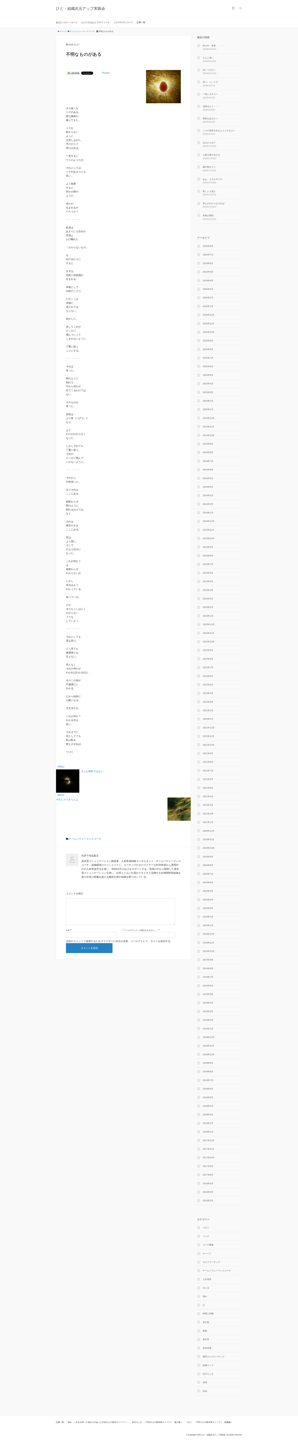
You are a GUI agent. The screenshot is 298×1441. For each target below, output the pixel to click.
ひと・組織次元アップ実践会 (80, 8)
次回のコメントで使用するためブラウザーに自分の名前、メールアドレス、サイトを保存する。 (119, 941)
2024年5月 (208, 478)
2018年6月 (208, 1089)
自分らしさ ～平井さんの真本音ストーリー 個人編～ (157, 1422)
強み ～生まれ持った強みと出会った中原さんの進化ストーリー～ (98, 1422)
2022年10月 (208, 641)
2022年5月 (208, 684)
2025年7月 (208, 358)
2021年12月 (208, 727)
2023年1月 (208, 616)
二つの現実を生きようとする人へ (219, 130)
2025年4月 (208, 383)
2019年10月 (208, 951)
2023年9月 (208, 547)
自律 (205, 1382)
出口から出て (209, 142)
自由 (205, 1391)
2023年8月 (208, 555)
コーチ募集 (208, 1245)
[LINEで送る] (73, 73)
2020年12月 (208, 831)
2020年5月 (208, 891)
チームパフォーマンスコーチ (85, 839)
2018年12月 (208, 1037)
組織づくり (208, 1365)
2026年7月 (208, 254)
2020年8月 (208, 865)
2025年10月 (208, 332)
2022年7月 (208, 667)
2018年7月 (208, 1080)
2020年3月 (208, 908)
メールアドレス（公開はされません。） (141, 930)
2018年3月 (208, 1114)
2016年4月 (208, 1183)
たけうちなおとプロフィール (95, 22)
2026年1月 (208, 306)
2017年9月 (208, 1166)
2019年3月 (208, 1011)
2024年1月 (208, 512)
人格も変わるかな (211, 155)
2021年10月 (208, 745)
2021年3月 (208, 805)
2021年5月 (208, 788)
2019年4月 (208, 1002)
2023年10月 (208, 538)
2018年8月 (208, 1071)
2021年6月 (208, 779)
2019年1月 (208, 1028)
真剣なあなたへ (210, 118)
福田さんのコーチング (213, 1356)
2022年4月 (208, 693)
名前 (68, 930)
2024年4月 (208, 487)
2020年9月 (208, 856)
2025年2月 (208, 401)
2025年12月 (208, 315)
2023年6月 (208, 573)
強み (205, 1296)
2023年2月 (208, 607)
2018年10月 (208, 1054)
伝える (206, 1288)
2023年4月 (208, 590)
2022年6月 (208, 676)
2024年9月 (208, 444)
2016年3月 (208, 1192)
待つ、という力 (210, 82)
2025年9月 (208, 340)
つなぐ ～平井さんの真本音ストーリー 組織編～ (209, 1422)
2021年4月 (208, 796)
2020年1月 (208, 925)
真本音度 (207, 1348)
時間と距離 (208, 1313)
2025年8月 (208, 349)
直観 (205, 1331)
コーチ (206, 1236)
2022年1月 (208, 719)
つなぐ (206, 1227)
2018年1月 (208, 1132)
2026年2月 (208, 297)
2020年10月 (208, 848)
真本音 (206, 1339)
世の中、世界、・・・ (213, 45)
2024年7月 (208, 461)
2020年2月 (208, 916)
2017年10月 (208, 1157)
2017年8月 (208, 1175)
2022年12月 (208, 624)
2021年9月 (208, 753)
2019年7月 (208, 977)
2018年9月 (208, 1063)
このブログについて (123, 22)
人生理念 (207, 1279)
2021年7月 (208, 770)
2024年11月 (208, 426)
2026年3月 (208, 289)
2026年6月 (208, 263)
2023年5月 (208, 581)
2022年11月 (208, 633)
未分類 (206, 1322)
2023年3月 (208, 598)
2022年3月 (208, 702)
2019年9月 (208, 959)
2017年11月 (208, 1149)
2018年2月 (208, 1123)
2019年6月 (208, 985)
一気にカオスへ (210, 94)
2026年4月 (208, 280)
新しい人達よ (209, 191)
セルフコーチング (211, 1262)
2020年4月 (208, 899)
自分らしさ (208, 1374)
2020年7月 (208, 874)
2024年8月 (208, 452)
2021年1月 (208, 822)
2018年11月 (208, 1045)
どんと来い (208, 58)
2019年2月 (208, 1020)
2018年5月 (208, 1097)
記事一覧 (141, 22)
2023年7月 (208, 564)
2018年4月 (208, 1106)
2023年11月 (208, 530)
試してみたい (209, 70)
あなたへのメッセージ (67, 22)
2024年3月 (208, 495)
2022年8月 (208, 659)
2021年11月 (208, 736)
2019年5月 (208, 994)
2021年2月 (208, 813)
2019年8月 (208, 968)
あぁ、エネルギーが (212, 179)
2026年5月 (208, 272)
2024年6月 (208, 469)
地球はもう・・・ (211, 106)
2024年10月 (208, 435)
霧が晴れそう (209, 167)
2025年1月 (208, 409)
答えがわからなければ (213, 203)
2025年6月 (208, 366)
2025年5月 (208, 375)
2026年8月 (208, 246)
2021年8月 (208, 762)
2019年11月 (208, 942)
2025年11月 (208, 323)
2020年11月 (208, 839)
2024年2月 (208, 504)
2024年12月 (208, 418)
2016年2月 (208, 1200)
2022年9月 (208, 650)
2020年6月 (208, 882)
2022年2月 (208, 710)
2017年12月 (208, 1140)
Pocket (106, 73)
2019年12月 (208, 934)
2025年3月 (208, 392)
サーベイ (207, 1253)
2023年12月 (208, 521)
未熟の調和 (208, 215)
